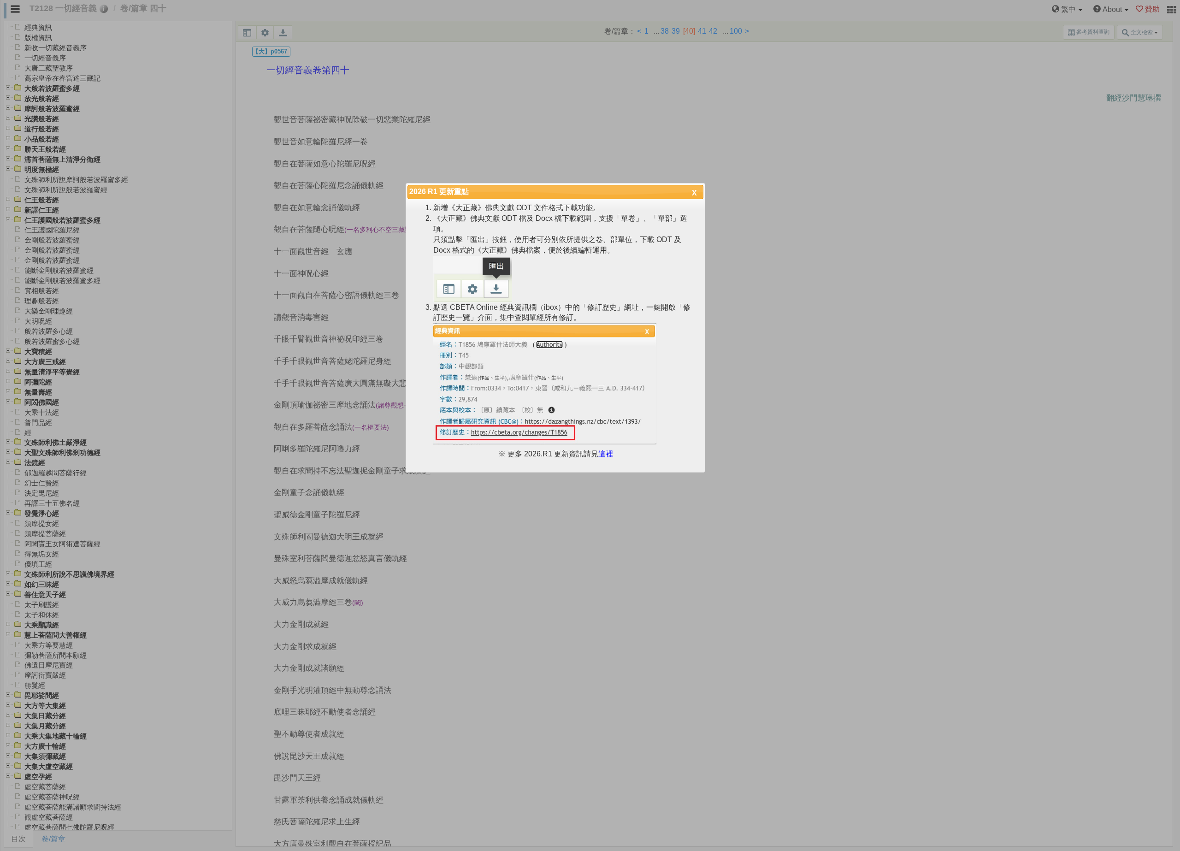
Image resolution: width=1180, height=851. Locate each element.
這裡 (605, 454)
